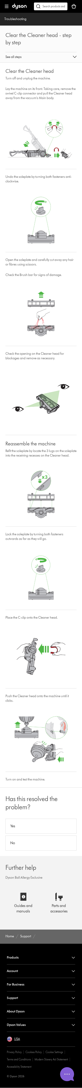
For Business (15, 984)
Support (12, 998)
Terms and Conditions (19, 1059)
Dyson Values (16, 1025)
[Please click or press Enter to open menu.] (7, 6)
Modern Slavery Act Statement (51, 1059)
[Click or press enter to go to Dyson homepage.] (19, 8)
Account (12, 971)
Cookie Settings (54, 1052)
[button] (41, 57)
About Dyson (16, 1011)
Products (13, 957)
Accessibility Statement (19, 1066)
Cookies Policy (34, 1052)
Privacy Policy (14, 1052)
